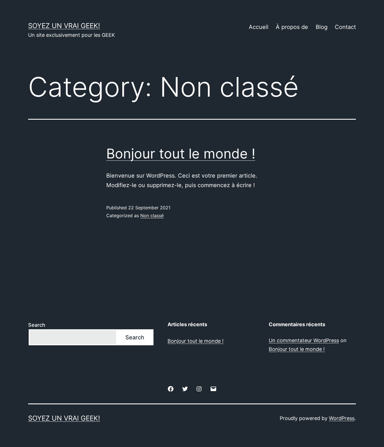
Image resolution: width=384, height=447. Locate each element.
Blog (321, 27)
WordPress (341, 418)
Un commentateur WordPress (304, 340)
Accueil (258, 27)
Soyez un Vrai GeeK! (64, 26)
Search (36, 325)
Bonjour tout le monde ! (180, 153)
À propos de (292, 27)
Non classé (152, 215)
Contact (345, 27)
